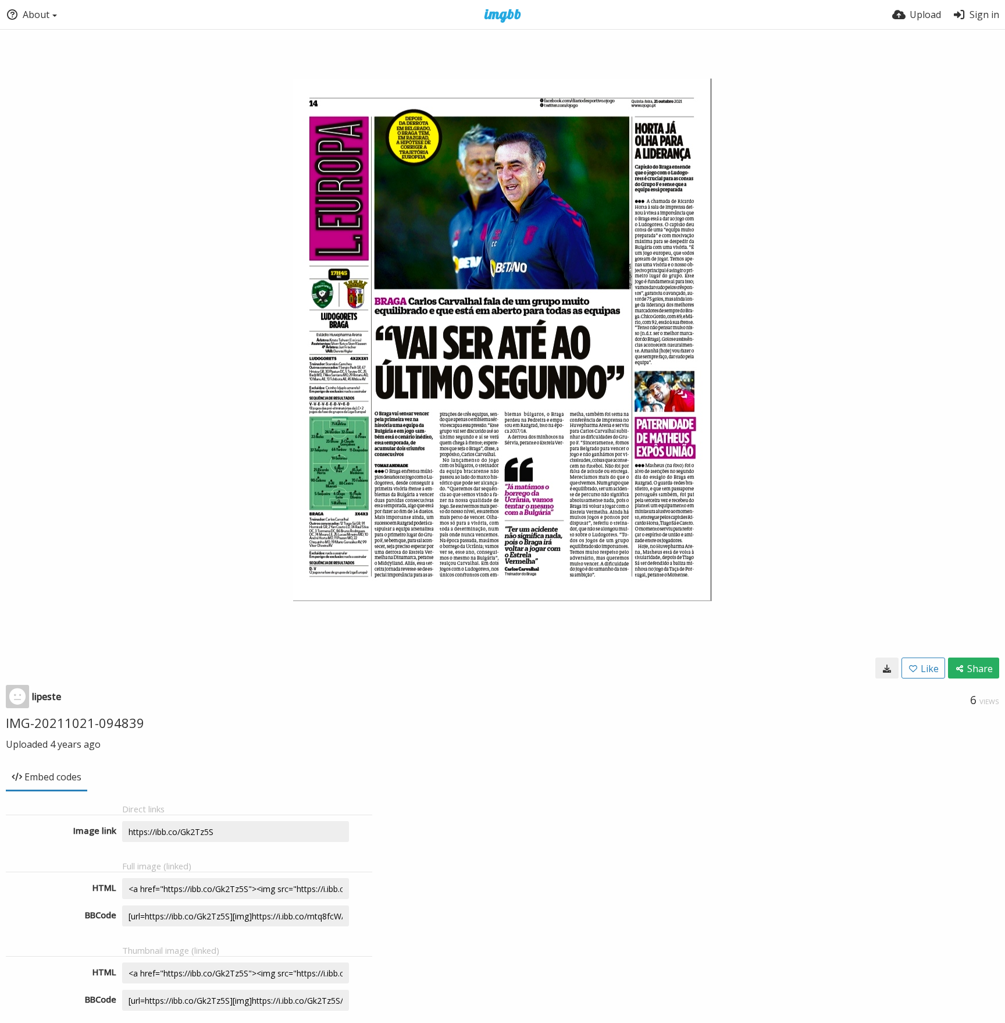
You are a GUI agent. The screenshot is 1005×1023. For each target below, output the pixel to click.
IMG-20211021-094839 (75, 722)
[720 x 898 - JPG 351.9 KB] (887, 668)
